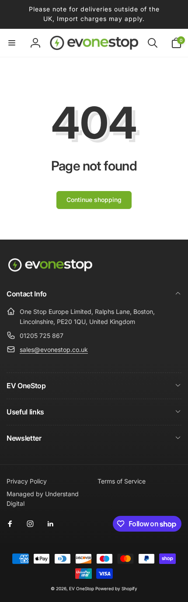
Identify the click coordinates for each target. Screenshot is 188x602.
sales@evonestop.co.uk (54, 349)
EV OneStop (81, 588)
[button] (11, 42)
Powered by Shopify (116, 588)
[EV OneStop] (50, 270)
